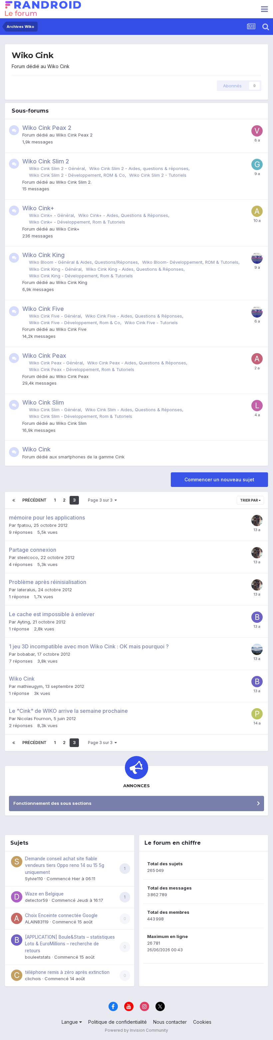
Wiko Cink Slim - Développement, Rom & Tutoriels (80, 416)
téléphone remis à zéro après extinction (67, 972)
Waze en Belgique (44, 894)
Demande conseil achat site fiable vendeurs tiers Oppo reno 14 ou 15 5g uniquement (64, 865)
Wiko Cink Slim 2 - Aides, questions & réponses (138, 168)
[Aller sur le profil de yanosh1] (257, 520)
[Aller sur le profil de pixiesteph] (257, 713)
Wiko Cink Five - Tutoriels (151, 322)
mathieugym (30, 686)
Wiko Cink (36, 449)
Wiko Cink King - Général (55, 269)
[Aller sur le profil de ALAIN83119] (16, 918)
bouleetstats (38, 957)
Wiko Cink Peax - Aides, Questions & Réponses (136, 362)
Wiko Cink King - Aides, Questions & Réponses (134, 269)
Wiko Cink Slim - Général (55, 409)
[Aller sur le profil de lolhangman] (257, 405)
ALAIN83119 (37, 921)
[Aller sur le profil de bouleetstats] (16, 940)
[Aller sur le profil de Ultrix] (257, 258)
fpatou (24, 525)
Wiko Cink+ (38, 208)
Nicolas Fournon (34, 718)
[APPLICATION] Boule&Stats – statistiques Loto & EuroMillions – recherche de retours (70, 943)
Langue (70, 1022)
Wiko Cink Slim (43, 402)
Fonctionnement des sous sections (52, 803)
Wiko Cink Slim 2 (45, 161)
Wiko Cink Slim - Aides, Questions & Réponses (133, 409)
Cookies (202, 1022)
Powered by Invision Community (136, 1030)
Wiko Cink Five (43, 308)
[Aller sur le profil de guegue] (257, 164)
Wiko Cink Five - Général (55, 316)
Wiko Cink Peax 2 (46, 127)
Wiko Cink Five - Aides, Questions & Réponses (133, 316)
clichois (33, 978)
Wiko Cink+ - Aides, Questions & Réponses (123, 215)
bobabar (26, 654)
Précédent (34, 500)
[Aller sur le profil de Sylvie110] (16, 861)
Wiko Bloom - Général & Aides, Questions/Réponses (83, 262)
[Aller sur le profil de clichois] (16, 975)
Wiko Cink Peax (44, 355)
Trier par (249, 500)
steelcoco (27, 557)
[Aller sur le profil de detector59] (16, 896)
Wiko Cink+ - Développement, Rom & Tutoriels (77, 222)
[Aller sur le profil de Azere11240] (257, 211)
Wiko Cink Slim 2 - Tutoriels (157, 175)
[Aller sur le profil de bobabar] (257, 617)
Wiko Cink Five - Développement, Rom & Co (74, 322)
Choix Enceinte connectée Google (61, 915)
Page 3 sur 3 (101, 500)
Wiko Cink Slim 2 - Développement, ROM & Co (77, 175)
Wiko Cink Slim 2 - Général (57, 168)
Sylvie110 (34, 878)
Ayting (23, 621)
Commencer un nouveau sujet (219, 479)
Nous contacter (170, 1022)
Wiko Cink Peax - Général (56, 362)
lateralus (26, 589)
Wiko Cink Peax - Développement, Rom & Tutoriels (81, 369)
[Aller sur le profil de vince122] (257, 131)
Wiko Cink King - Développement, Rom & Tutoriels (81, 275)
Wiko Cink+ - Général (51, 215)
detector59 (36, 900)
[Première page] (13, 500)
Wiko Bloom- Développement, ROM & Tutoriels (190, 262)
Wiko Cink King (43, 254)
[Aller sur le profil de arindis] (257, 358)
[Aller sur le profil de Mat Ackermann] (257, 649)
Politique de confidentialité (117, 1022)
